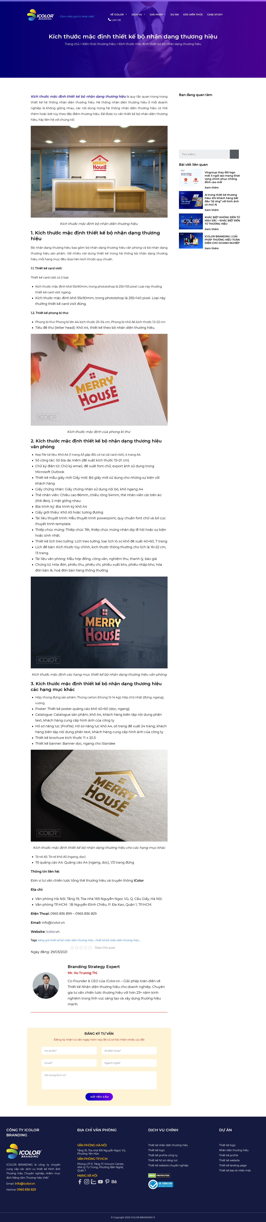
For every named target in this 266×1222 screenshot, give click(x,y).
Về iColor (117, 14)
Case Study (215, 14)
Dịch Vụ (137, 14)
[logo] (33, 1151)
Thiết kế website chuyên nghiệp (168, 1165)
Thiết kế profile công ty (163, 1155)
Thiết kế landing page (232, 1165)
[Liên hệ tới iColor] (257, 494)
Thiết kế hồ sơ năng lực (163, 1160)
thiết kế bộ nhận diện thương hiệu (117, 940)
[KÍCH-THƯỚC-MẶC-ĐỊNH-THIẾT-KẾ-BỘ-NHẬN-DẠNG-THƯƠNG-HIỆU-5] (99, 172)
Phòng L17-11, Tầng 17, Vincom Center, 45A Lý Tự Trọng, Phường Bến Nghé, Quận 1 (100, 1167)
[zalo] (94, 1181)
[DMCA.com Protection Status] (159, 1175)
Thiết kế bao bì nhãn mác (235, 1170)
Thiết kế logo (156, 1150)
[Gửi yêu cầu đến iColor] (257, 515)
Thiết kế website (229, 1160)
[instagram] (87, 1181)
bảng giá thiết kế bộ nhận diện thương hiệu (65, 940)
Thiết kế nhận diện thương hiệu (168, 1145)
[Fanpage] (80, 1181)
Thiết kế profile (228, 1155)
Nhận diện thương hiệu (233, 1150)
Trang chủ (72, 44)
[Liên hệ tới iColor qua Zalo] (257, 505)
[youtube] (101, 1181)
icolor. (50, 932)
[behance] (115, 1181)
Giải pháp (156, 14)
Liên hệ (116, 20)
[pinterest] (108, 1181)
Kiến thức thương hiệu (99, 44)
